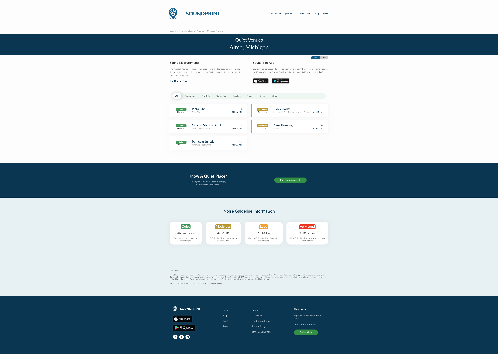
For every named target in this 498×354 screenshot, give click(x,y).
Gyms (262, 96)
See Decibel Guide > (180, 81)
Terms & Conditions (261, 332)
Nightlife (206, 96)
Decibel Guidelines (261, 321)
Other (274, 96)
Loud (324, 57)
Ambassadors (305, 13)
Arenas (250, 96)
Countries (174, 31)
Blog (317, 13)
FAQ (225, 321)
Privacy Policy (258, 326)
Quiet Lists (289, 13)
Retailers (237, 96)
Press (325, 13)
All (176, 96)
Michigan (211, 31)
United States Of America (192, 31)
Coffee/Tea (221, 96)
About (274, 13)
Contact (256, 310)
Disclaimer (257, 315)
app (298, 275)
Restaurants (190, 96)
